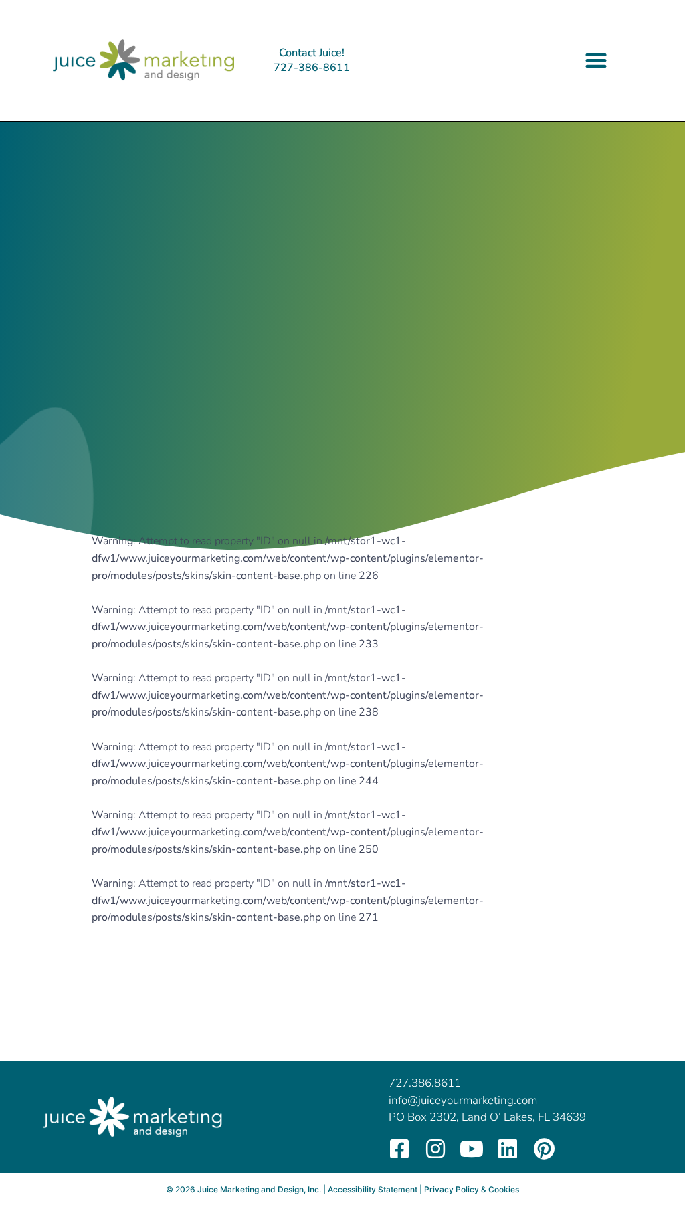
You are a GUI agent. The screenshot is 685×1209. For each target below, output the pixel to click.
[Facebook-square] (399, 1149)
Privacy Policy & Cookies (471, 1189)
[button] (596, 60)
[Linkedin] (507, 1149)
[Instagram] (435, 1149)
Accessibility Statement (372, 1189)
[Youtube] (471, 1149)
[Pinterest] (544, 1149)
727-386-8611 (312, 67)
